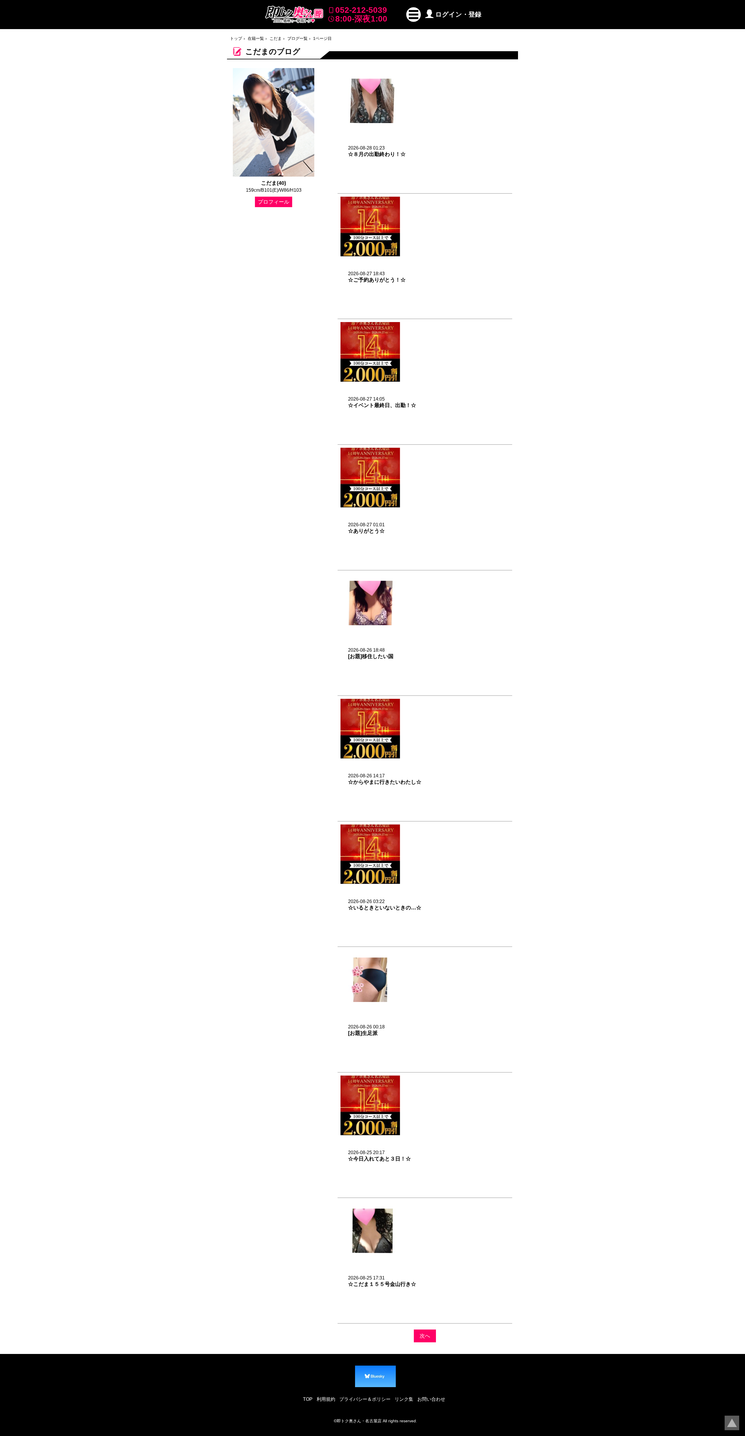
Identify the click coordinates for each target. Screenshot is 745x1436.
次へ (425, 1336)
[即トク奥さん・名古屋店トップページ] (294, 14)
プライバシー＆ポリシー (365, 1399)
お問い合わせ (431, 1399)
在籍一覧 (256, 38)
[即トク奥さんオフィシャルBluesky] (375, 1376)
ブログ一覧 (297, 38)
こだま (275, 38)
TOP (308, 1399)
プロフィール (273, 202)
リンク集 (404, 1399)
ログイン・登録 (458, 14)
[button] (413, 14)
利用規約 (326, 1399)
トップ (236, 38)
